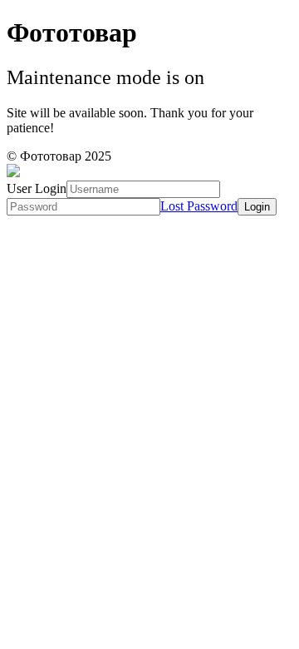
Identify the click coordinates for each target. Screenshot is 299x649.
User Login (36, 188)
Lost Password (199, 206)
